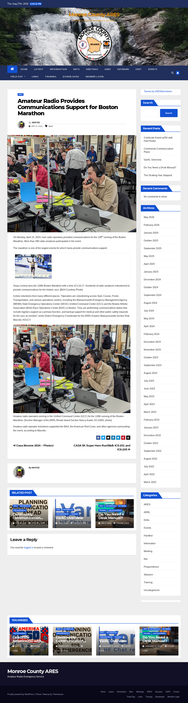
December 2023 (152, 342)
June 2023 (149, 388)
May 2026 (149, 217)
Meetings (92, 69)
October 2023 (151, 357)
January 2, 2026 (111, 646)
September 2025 (153, 248)
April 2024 (149, 326)
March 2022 (150, 482)
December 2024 (152, 279)
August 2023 (150, 373)
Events (152, 69)
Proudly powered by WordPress (21, 694)
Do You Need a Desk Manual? (111, 516)
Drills (146, 520)
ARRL (147, 512)
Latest (38, 69)
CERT (138, 69)
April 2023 (149, 404)
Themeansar (58, 694)
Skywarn (123, 69)
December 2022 (152, 435)
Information (58, 69)
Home (24, 69)
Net (146, 559)
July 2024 (149, 310)
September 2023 (153, 365)
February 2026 (152, 225)
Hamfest (148, 535)
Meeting (148, 551)
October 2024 (151, 287)
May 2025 (149, 256)
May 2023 (149, 396)
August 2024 (150, 303)
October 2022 (151, 443)
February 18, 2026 (69, 646)
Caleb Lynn (37, 523)
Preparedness (20, 510)
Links (35, 76)
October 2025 (151, 240)
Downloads (71, 76)
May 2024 (149, 318)
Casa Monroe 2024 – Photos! (35, 445)
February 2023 (152, 420)
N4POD (36, 122)
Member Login (95, 76)
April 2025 (149, 264)
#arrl (51, 126)
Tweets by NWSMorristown (158, 91)
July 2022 (149, 466)
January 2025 (151, 271)
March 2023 (150, 412)
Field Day (17, 76)
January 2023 (151, 427)
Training (50, 76)
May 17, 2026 (22, 646)
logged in (28, 547)
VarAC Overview (69, 518)
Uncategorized (115, 510)
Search (148, 102)
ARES (108, 69)
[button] (172, 73)
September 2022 (153, 451)
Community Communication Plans (26, 518)
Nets (76, 69)
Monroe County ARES (94, 14)
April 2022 (149, 474)
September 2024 (153, 295)
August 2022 (150, 458)
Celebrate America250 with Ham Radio (26, 641)
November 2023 (152, 349)
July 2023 (149, 381)
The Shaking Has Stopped (158, 175)
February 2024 (152, 334)
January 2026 (151, 233)
